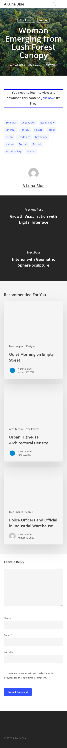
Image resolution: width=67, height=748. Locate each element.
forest (51, 129)
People (29, 512)
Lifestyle (30, 346)
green (9, 137)
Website (8, 652)
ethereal (10, 129)
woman (30, 151)
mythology (41, 137)
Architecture (16, 429)
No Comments (50, 64)
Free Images (26, 20)
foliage (38, 129)
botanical (11, 122)
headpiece (24, 137)
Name (8, 618)
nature (10, 144)
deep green (28, 122)
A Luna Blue (14, 4)
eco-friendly (47, 122)
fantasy (24, 129)
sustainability (13, 151)
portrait (23, 144)
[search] (54, 4)
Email (8, 635)
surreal (37, 144)
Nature (43, 20)
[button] (61, 4)
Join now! (48, 98)
